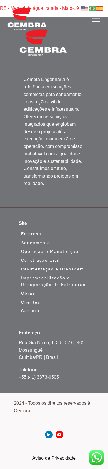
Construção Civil (40, 260)
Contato (30, 310)
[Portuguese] (92, 7)
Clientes (30, 302)
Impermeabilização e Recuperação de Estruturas (53, 281)
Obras (28, 293)
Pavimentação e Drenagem (52, 269)
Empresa (31, 233)
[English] (85, 7)
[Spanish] (100, 7)
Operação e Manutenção (50, 251)
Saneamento (35, 242)
